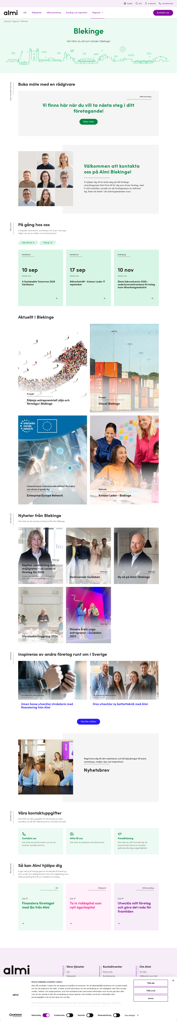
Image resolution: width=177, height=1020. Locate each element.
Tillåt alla (150, 983)
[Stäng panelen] (173, 980)
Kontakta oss (163, 12)
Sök (140, 4)
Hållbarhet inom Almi (148, 976)
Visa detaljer (130, 1015)
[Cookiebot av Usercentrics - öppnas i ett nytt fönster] (15, 1015)
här (68, 997)
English (130, 4)
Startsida (7, 21)
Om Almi (143, 972)
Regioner (16, 21)
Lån (68, 972)
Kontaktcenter (167, 4)
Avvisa (151, 998)
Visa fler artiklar (88, 721)
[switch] (69, 1015)
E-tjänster (152, 4)
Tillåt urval (150, 991)
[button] (97, 12)
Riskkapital (70, 976)
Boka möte (88, 121)
